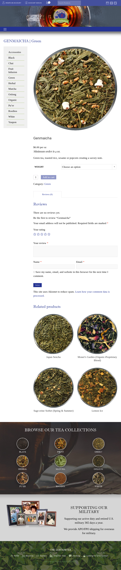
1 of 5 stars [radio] (34, 234)
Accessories (14, 52)
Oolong (12, 94)
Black (11, 57)
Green (47, 183)
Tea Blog (76, 556)
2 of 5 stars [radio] (38, 234)
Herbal (11, 83)
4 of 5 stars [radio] (45, 234)
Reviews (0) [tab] (47, 194)
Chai (10, 63)
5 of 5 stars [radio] (49, 234)
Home (16, 556)
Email (80, 261)
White (11, 116)
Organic (12, 99)
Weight (39, 167)
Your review (40, 243)
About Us (29, 556)
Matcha (12, 88)
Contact (43, 556)
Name (37, 261)
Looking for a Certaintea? (97, 556)
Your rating (39, 229)
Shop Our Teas (59, 556)
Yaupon (12, 122)
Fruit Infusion (12, 70)
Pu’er (11, 105)
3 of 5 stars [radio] (41, 234)
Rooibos (12, 111)
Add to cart (48, 177)
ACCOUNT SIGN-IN (35, 3)
